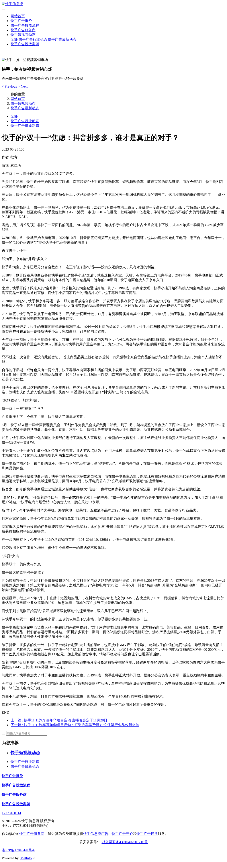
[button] (10, 86)
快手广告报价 (21, 21)
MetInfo (26, 858)
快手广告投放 (147, 834)
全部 (14, 39)
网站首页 (18, 16)
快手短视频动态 (23, 35)
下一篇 (75, 725)
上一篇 (59, 720)
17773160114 (11, 813)
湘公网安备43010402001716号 (125, 842)
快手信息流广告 (95, 834)
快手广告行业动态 (33, 39)
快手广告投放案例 (25, 44)
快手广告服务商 (23, 30)
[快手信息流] (113, 4)
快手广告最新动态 (62, 39)
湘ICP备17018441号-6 (18, 850)
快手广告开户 (122, 834)
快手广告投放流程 (25, 25)
